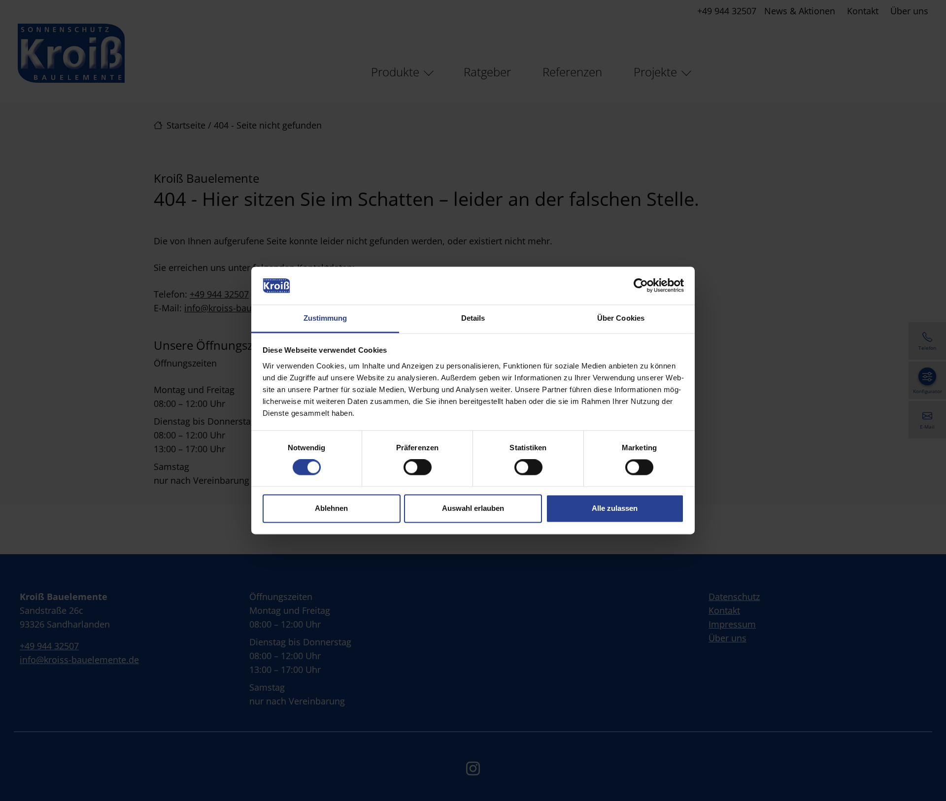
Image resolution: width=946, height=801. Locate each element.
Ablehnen (331, 508)
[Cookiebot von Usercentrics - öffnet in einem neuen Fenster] (641, 285)
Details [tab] (473, 318)
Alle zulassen (615, 508)
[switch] (418, 467)
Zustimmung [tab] (325, 318)
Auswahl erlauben (473, 508)
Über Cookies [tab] (620, 318)
